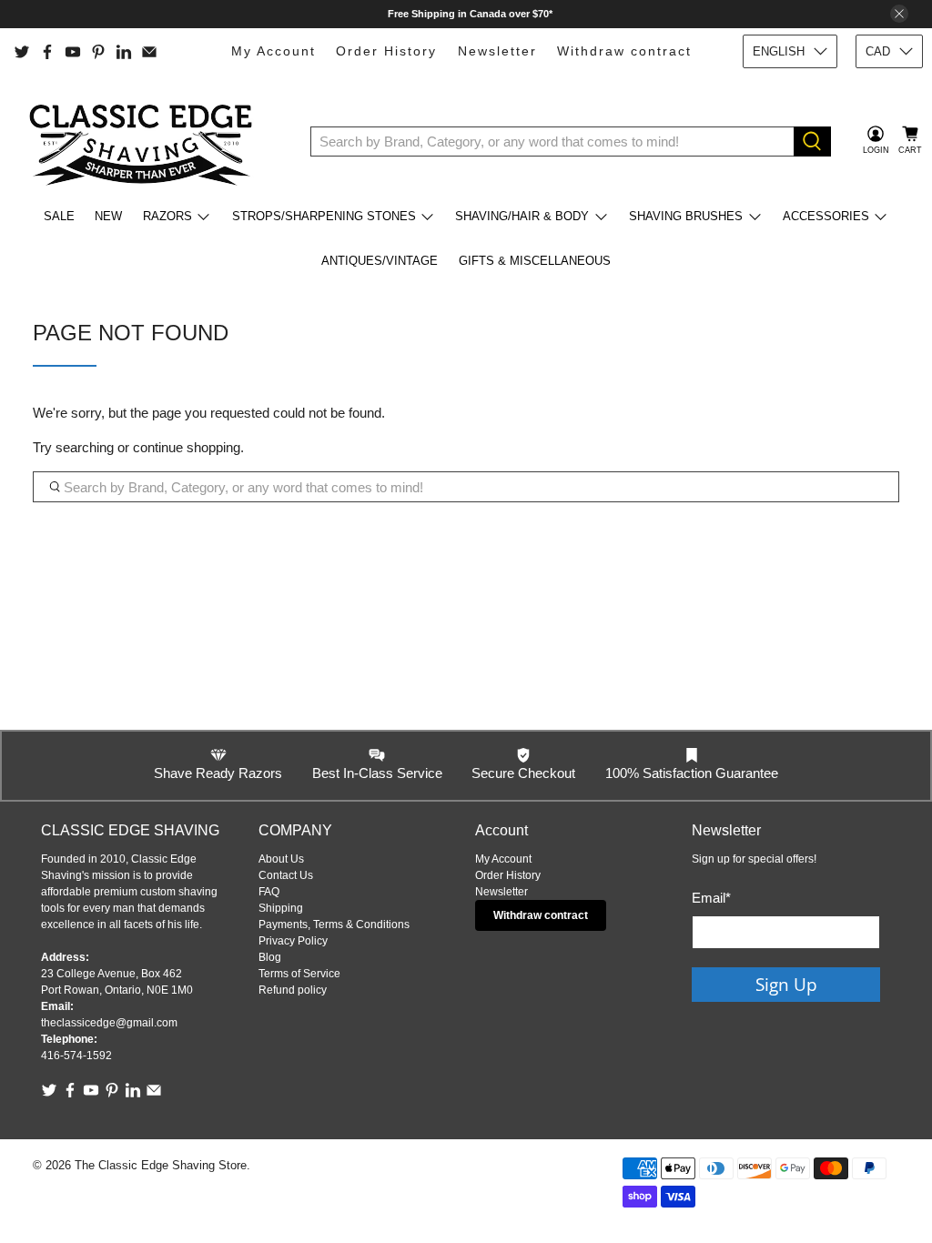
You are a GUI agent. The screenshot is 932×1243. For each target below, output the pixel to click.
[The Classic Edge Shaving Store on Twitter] (22, 52)
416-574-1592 (76, 1055)
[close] (899, 14)
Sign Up (786, 984)
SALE (59, 216)
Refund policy (292, 990)
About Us (281, 859)
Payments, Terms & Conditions (334, 924)
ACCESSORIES (826, 216)
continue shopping (186, 447)
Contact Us (285, 875)
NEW (108, 216)
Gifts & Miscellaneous (535, 261)
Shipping (280, 908)
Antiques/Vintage (379, 261)
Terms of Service (299, 973)
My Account (273, 51)
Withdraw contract (624, 51)
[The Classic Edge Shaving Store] (146, 141)
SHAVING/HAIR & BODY (522, 216)
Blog (269, 957)
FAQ (268, 891)
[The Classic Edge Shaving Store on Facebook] (47, 52)
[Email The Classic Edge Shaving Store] (149, 52)
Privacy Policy (293, 941)
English (779, 51)
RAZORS (167, 216)
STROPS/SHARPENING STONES (324, 216)
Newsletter (497, 51)
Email (711, 897)
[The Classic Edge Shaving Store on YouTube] (73, 52)
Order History (386, 51)
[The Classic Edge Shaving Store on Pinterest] (98, 52)
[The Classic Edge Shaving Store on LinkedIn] (124, 52)
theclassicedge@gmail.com (109, 1022)
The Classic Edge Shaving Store (161, 1165)
